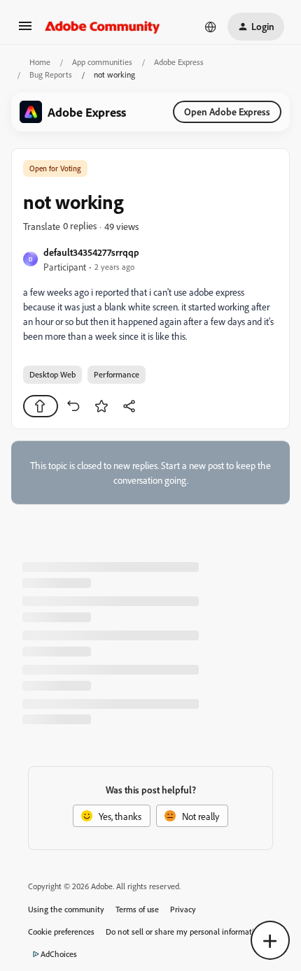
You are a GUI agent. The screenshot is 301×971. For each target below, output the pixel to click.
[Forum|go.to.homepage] (102, 26)
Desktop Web (52, 374)
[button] (25, 30)
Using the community (66, 909)
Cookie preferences (61, 931)
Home (39, 62)
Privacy (183, 909)
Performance (116, 374)
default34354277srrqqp (91, 252)
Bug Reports (50, 74)
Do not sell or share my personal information (184, 931)
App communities (102, 62)
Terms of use (137, 909)
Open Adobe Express (227, 111)
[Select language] (211, 26)
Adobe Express (179, 62)
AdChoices (59, 954)
